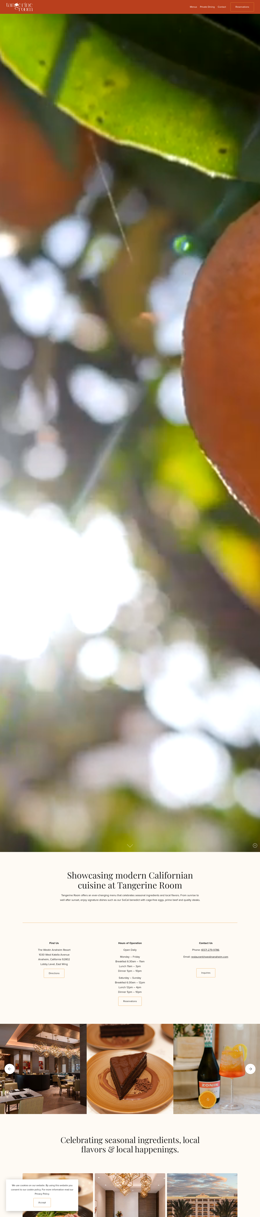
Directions (54, 973)
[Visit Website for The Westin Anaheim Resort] (202, 1214)
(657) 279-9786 (210, 950)
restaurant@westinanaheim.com (209, 957)
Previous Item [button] (10, 1069)
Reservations (242, 7)
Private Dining (207, 7)
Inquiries (205, 973)
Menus (193, 7)
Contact (222, 7)
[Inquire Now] (130, 1214)
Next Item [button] (250, 1069)
